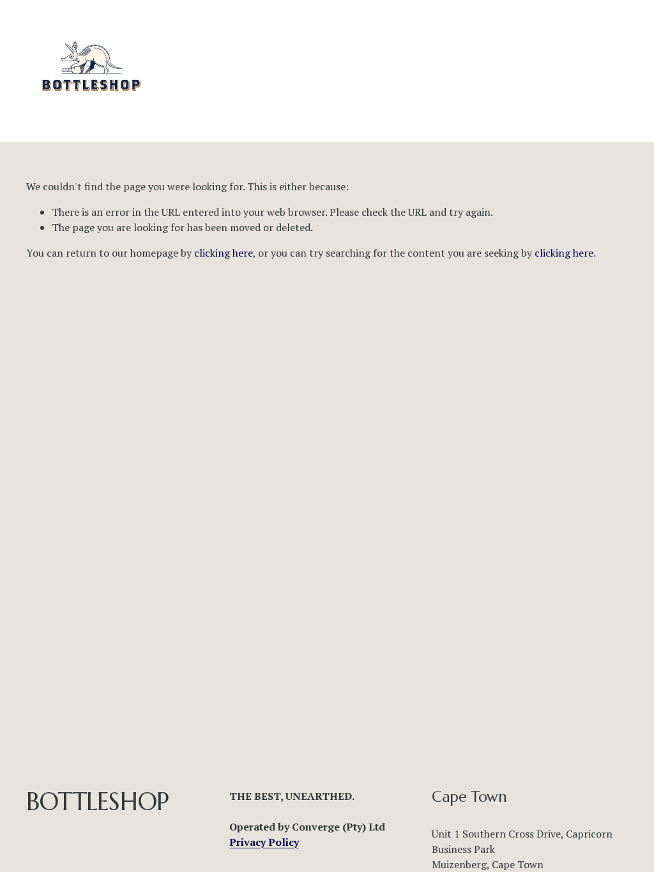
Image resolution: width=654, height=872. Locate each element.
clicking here (223, 253)
